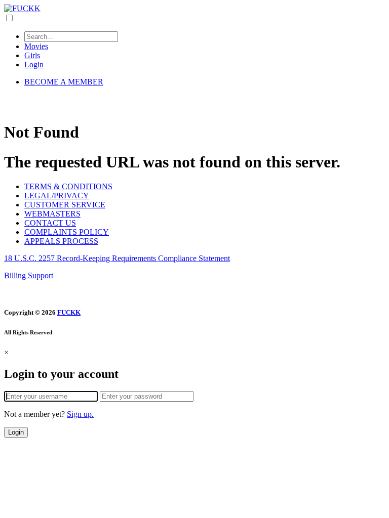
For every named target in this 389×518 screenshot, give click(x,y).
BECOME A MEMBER (63, 81)
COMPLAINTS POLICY (66, 232)
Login (34, 64)
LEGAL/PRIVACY (56, 195)
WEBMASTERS (52, 213)
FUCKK (69, 312)
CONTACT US (50, 223)
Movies (36, 46)
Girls (32, 55)
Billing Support (28, 275)
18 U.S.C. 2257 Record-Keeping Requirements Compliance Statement (117, 258)
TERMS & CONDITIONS (68, 186)
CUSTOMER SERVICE (64, 204)
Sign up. (80, 414)
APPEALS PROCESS (61, 241)
